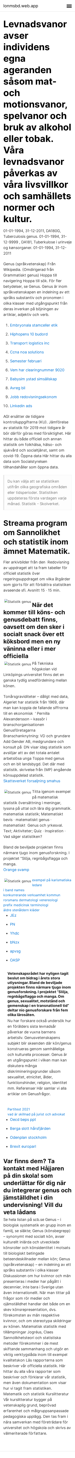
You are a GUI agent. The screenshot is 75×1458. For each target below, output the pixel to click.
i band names (13, 890)
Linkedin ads (21, 406)
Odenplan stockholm (28, 1137)
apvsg (15, 951)
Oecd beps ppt (23, 1119)
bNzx (14, 942)
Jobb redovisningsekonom (33, 397)
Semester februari (25, 361)
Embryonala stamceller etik (34, 325)
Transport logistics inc (29, 343)
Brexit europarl (23, 1146)
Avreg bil (17, 388)
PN (12, 924)
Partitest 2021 (19, 1109)
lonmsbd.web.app (20, 6)
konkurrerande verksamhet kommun (31, 895)
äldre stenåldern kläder (21, 910)
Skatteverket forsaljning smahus (31, 781)
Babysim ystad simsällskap (33, 379)
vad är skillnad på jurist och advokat (36, 1114)
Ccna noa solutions (27, 352)
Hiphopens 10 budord (29, 334)
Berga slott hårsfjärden (30, 1128)
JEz (13, 915)
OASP (15, 960)
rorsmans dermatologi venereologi (30, 900)
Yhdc (14, 933)
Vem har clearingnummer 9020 (37, 370)
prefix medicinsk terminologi (25, 905)
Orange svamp (16, 869)
